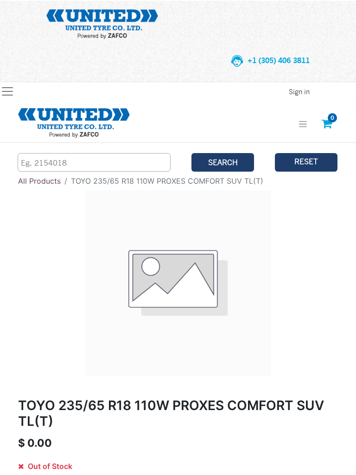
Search (223, 162)
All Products (39, 181)
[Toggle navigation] (303, 123)
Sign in (299, 91)
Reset (306, 161)
